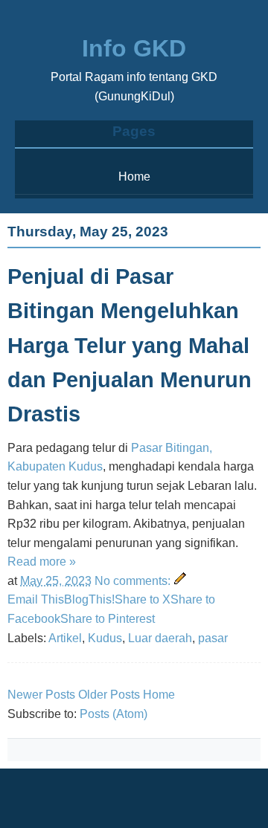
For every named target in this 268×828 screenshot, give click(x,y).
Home (134, 176)
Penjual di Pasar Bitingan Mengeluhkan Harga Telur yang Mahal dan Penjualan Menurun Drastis (129, 345)
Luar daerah (160, 638)
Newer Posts (41, 694)
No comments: (134, 581)
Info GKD (134, 48)
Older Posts (109, 694)
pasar (213, 638)
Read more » (41, 561)
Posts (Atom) (113, 714)
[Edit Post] (180, 581)
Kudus (105, 638)
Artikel (65, 638)
